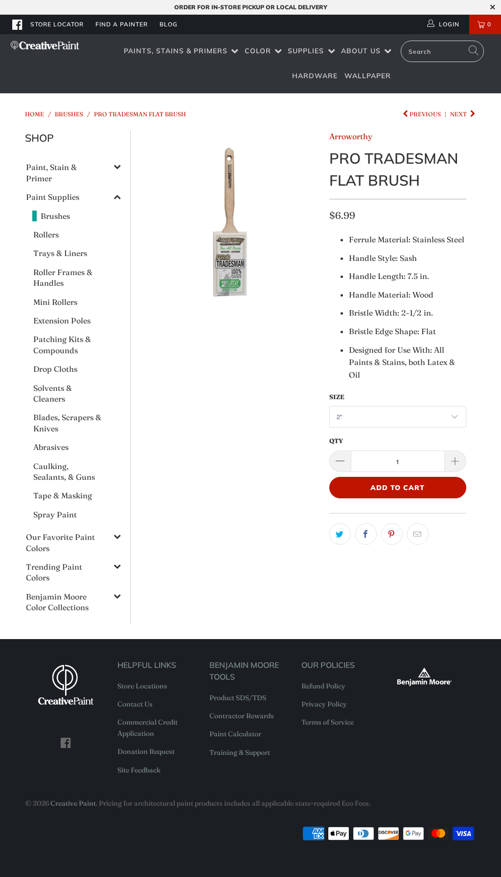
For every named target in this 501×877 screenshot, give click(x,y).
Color (258, 50)
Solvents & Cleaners (52, 393)
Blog (168, 24)
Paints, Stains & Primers (176, 50)
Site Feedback (138, 770)
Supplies (306, 50)
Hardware (315, 75)
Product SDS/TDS (237, 697)
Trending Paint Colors (54, 572)
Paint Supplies (52, 197)
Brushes (55, 216)
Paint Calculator (235, 733)
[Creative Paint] (45, 45)
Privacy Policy (324, 704)
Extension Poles (62, 320)
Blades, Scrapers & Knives (67, 422)
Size (336, 397)
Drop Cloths (55, 369)
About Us (361, 50)
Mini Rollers (55, 302)
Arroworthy (350, 136)
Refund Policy (323, 686)
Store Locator (57, 24)
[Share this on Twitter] (340, 534)
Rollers (46, 234)
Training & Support (239, 752)
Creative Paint (73, 803)
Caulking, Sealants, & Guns (64, 471)
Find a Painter (121, 24)
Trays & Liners (60, 253)
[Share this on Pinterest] (392, 534)
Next (459, 114)
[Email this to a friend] (418, 534)
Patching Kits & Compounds (62, 344)
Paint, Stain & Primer (51, 172)
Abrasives (50, 447)
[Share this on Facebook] (366, 534)
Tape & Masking (62, 495)
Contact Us (135, 704)
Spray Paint (55, 514)
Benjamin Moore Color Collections (57, 602)
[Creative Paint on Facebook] (17, 24)
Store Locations (142, 686)
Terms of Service (327, 722)
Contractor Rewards (241, 715)
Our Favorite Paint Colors (60, 542)
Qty (336, 441)
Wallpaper (367, 75)
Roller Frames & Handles (62, 277)
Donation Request (146, 751)
